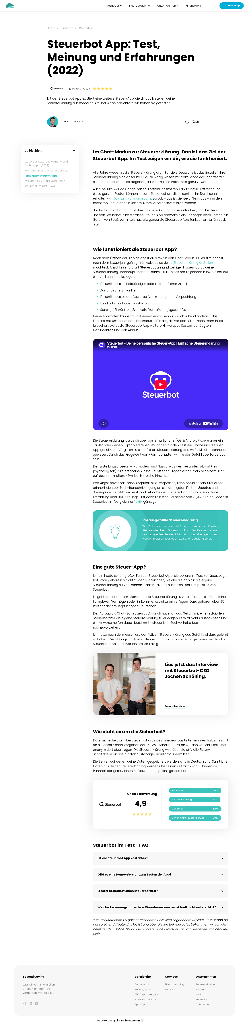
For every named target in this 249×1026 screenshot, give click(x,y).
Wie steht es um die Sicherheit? (44, 181)
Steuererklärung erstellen (193, 262)
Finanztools (193, 5)
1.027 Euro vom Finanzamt (132, 198)
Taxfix (138, 501)
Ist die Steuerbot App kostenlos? (122, 858)
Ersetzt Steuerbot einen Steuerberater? (128, 891)
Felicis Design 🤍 (132, 1020)
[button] (74, 150)
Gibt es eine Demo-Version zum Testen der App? (134, 874)
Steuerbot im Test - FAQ (39, 186)
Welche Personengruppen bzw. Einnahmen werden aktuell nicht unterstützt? (157, 907)
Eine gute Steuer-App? (41, 175)
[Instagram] (24, 1003)
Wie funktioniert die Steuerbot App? (47, 170)
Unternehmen (166, 5)
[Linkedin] (30, 1003)
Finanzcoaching (139, 5)
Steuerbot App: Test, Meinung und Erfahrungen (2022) (46, 163)
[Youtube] (36, 1003)
